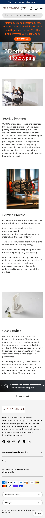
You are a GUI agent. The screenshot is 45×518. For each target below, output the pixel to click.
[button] (36, 8)
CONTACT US (22, 39)
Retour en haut (22, 396)
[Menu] (41, 8)
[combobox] (22, 15)
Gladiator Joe (12, 510)
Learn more (32, 2)
